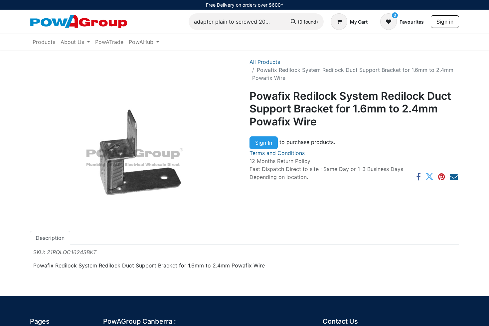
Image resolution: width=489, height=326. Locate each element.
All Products (264, 62)
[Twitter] (429, 177)
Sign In (263, 142)
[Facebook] (418, 177)
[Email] (454, 177)
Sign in (444, 21)
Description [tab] (50, 238)
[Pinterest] (441, 177)
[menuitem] (44, 42)
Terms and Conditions (277, 153)
